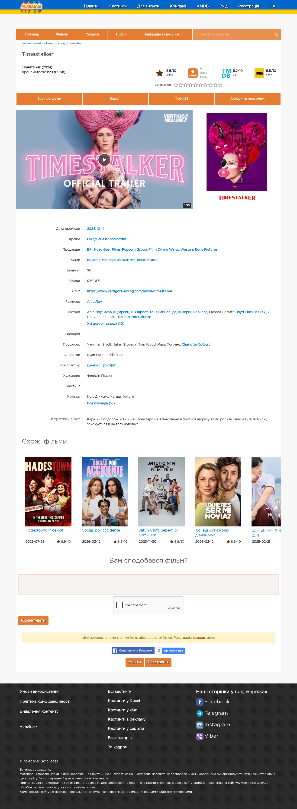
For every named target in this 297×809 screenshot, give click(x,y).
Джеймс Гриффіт (101, 365)
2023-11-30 (147, 541)
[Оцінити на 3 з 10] (185, 85)
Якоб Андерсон (116, 312)
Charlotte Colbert (196, 344)
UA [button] (272, 6)
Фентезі (128, 260)
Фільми (62, 34)
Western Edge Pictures (199, 249)
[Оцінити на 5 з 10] (195, 85)
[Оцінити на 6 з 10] (200, 85)
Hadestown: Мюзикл (44, 530)
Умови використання (39, 691)
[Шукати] (277, 34)
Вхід (224, 6)
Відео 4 (116, 98)
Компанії (178, 6)
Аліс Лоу (94, 301)
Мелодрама (111, 260)
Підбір (121, 34)
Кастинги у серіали (126, 728)
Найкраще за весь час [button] (162, 34)
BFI (89, 249)
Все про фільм (49, 98)
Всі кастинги (120, 691)
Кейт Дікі (262, 312)
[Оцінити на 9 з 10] (215, 85)
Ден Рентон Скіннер (134, 317)
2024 (91, 228)
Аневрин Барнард (192, 312)
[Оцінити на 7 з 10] (205, 85)
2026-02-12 (204, 541)
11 (102, 228)
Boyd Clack (245, 312)
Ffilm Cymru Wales (163, 249)
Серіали (92, 34)
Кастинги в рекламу (126, 719)
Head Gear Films (107, 249)
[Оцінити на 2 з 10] (180, 85)
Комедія (93, 260)
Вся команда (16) (101, 403)
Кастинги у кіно (122, 710)
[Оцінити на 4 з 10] (190, 85)
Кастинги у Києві (124, 701)
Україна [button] (27, 727)
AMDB (203, 6)
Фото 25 (181, 98)
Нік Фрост (139, 312)
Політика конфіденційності (45, 701)
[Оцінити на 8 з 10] (210, 85)
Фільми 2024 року (55, 44)
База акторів (120, 738)
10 (98, 228)
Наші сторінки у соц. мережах (231, 692)
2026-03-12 (91, 541)
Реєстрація (248, 6)
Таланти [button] (91, 6)
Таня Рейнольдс (162, 312)
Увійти (135, 662)
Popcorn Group (134, 249)
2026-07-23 (35, 541)
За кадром (117, 747)
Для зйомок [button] (148, 6)
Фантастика (147, 260)
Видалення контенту (39, 711)
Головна (32, 34)
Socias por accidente (101, 530)
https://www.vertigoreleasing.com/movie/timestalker (129, 291)
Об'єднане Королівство (106, 239)
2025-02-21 (261, 541)
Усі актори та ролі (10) (105, 323)
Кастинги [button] (118, 6)
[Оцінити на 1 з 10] (175, 85)
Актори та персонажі (247, 98)
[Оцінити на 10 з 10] (220, 85)
